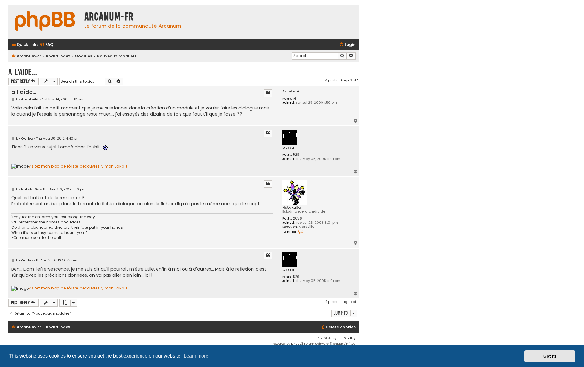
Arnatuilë (291, 91)
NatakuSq (291, 207)
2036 (297, 218)
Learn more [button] (196, 355)
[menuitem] (46, 45)
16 (295, 99)
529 (296, 155)
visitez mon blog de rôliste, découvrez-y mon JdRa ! (78, 166)
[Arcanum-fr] (45, 21)
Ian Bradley (347, 338)
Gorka (288, 148)
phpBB (296, 343)
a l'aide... (22, 72)
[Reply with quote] (268, 93)
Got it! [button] (549, 356)
